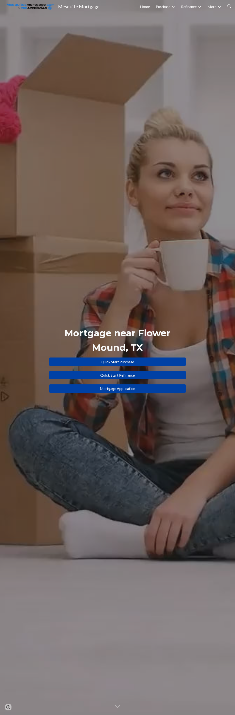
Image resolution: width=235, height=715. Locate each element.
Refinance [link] (189, 6)
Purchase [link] (163, 6)
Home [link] (145, 6)
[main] (117, 340)
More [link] (211, 6)
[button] (229, 6)
